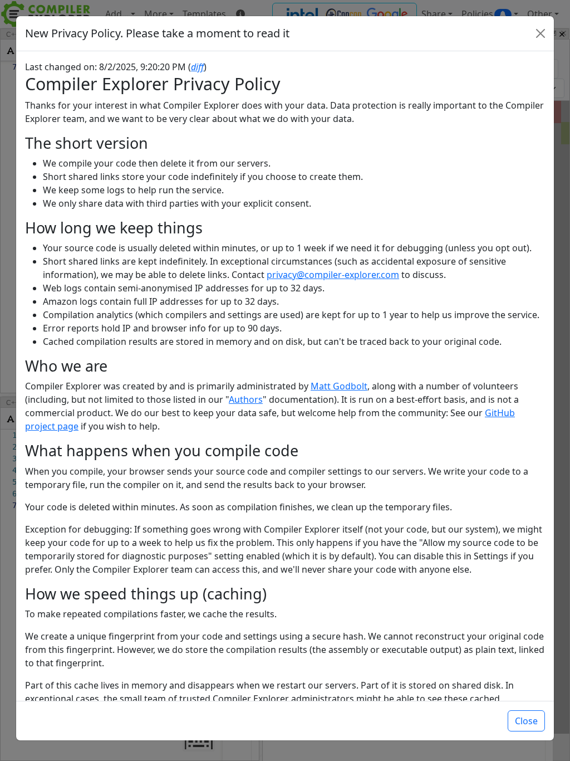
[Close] (540, 33)
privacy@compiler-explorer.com (333, 275)
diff (197, 67)
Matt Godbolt (339, 386)
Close (526, 721)
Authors (246, 399)
